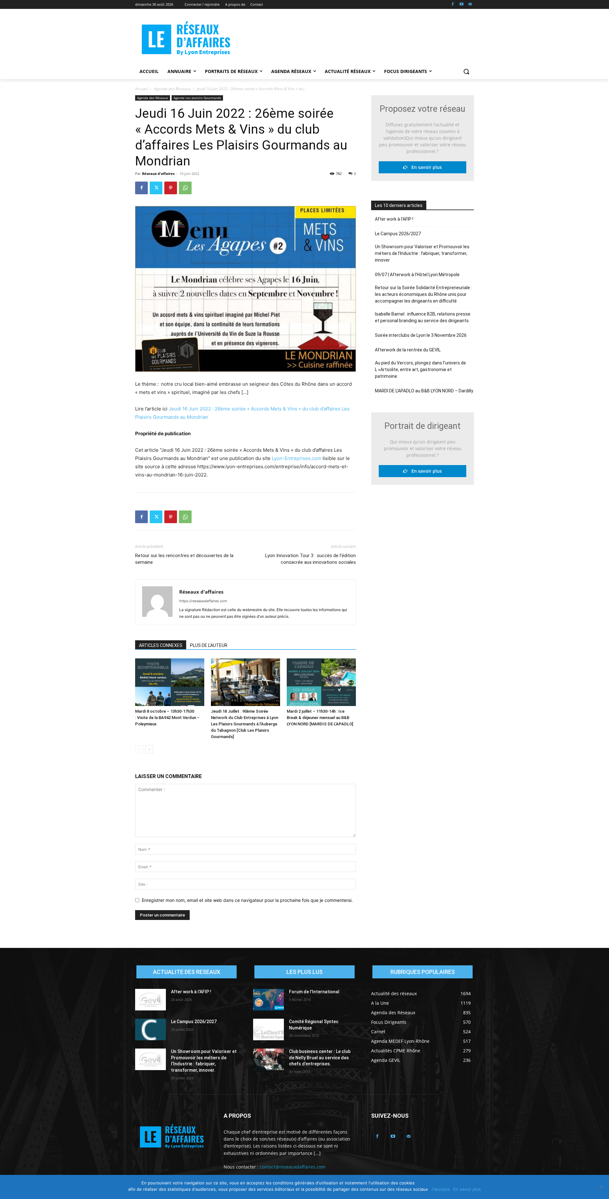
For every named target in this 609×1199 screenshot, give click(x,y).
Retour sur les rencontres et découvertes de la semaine (184, 559)
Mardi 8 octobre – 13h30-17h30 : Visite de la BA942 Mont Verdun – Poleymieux (167, 717)
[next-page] (149, 749)
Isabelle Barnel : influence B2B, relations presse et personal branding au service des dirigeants (422, 317)
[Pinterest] (170, 188)
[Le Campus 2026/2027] (150, 1029)
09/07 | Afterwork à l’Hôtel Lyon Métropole (417, 274)
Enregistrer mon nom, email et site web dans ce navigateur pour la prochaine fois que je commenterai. (247, 900)
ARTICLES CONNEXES (160, 645)
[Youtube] (461, 4)
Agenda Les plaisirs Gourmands (197, 98)
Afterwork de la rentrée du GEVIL (408, 349)
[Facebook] (452, 4)
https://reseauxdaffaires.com (203, 601)
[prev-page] (139, 749)
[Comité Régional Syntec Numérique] (268, 1029)
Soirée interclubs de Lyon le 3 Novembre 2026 (421, 335)
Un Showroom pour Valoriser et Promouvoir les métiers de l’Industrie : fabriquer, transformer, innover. (422, 253)
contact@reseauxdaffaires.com (292, 1167)
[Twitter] (156, 188)
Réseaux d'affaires (158, 173)
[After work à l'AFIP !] (150, 999)
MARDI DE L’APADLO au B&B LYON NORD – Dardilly (424, 390)
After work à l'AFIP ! (394, 219)
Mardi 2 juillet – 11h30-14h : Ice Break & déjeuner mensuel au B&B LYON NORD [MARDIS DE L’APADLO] (320, 717)
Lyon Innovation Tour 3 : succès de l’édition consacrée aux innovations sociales (310, 559)
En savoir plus (425, 167)
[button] (466, 71)
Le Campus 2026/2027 (398, 233)
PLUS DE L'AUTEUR (208, 645)
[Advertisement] (352, 38)
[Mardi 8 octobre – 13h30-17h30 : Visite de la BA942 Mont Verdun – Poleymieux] (169, 682)
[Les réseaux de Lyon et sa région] (186, 39)
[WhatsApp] (185, 188)
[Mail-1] (470, 4)
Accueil (141, 88)
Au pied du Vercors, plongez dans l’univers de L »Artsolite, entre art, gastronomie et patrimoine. (420, 369)
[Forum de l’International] (268, 999)
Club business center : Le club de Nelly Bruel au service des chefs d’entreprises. (319, 1057)
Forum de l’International (314, 991)
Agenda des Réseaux (172, 88)
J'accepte (440, 1189)
